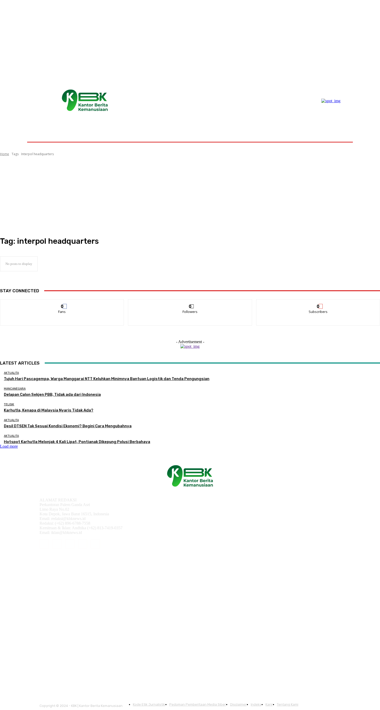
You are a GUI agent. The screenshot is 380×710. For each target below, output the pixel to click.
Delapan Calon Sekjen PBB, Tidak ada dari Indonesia (52, 394)
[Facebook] (44, 544)
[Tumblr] (82, 544)
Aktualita (11, 373)
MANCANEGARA (15, 388)
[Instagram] (57, 544)
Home (4, 154)
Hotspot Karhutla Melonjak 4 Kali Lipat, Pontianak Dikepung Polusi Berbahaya (77, 441)
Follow (190, 303)
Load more (9, 446)
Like (62, 303)
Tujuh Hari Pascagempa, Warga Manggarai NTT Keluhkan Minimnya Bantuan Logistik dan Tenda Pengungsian (106, 378)
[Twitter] (95, 544)
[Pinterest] (69, 544)
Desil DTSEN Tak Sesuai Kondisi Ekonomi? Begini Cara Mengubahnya (68, 426)
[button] (341, 129)
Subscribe (318, 303)
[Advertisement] (190, 196)
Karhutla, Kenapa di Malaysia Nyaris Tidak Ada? (48, 410)
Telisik (9, 404)
